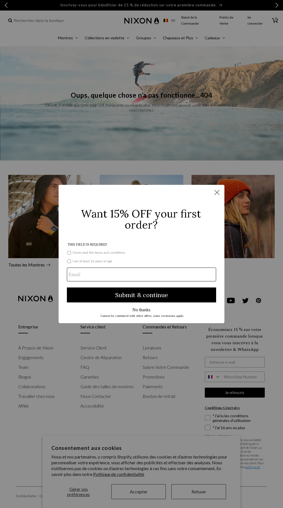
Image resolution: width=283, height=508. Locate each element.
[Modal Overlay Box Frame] (141, 254)
